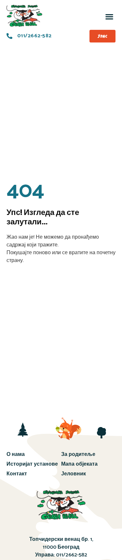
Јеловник (73, 474)
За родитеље (78, 454)
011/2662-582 (71, 555)
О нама (16, 454)
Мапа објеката (79, 464)
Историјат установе (32, 464)
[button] (109, 16)
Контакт (17, 474)
